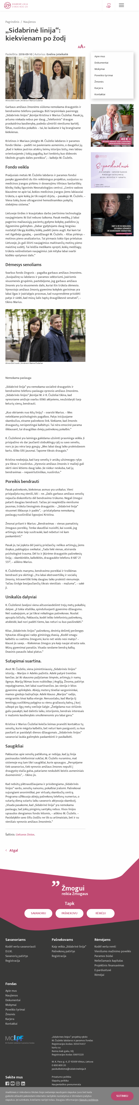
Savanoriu (38, 913)
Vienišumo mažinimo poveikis (112, 951)
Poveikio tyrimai (103, 75)
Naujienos (29, 22)
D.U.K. (8, 951)
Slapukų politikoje (88, 1100)
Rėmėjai (99, 975)
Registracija (12, 960)
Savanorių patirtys (16, 956)
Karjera (98, 88)
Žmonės (99, 81)
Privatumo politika (61, 1077)
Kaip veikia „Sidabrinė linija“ (69, 946)
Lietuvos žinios (25, 834)
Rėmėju (101, 913)
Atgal (13, 850)
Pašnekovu (69, 913)
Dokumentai (101, 62)
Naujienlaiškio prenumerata (66, 1084)
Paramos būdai (103, 956)
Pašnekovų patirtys (63, 951)
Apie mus (99, 56)
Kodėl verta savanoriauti (20, 946)
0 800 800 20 (59, 1065)
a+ (81, 47)
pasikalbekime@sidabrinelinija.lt (69, 1069)
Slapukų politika (60, 1081)
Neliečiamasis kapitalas (108, 960)
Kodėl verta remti (105, 946)
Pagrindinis (12, 22)
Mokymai (99, 69)
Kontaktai (99, 94)
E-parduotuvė (102, 970)
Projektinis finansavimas (109, 965)
